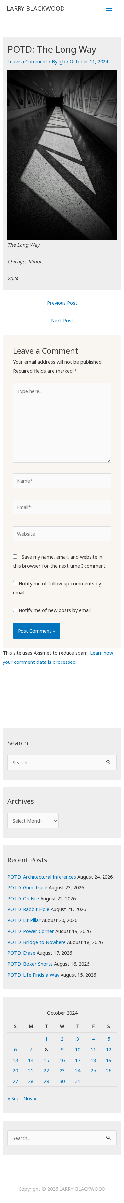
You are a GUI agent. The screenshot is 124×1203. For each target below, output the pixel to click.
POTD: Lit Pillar (24, 920)
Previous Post (62, 303)
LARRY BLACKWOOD (36, 8)
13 (15, 1060)
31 (77, 1081)
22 (46, 1070)
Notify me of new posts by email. (55, 610)
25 (93, 1070)
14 (30, 1060)
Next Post (62, 320)
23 (62, 1070)
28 (30, 1081)
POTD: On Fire (23, 898)
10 (77, 1049)
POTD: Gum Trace (27, 887)
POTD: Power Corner (30, 931)
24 (77, 1070)
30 (62, 1081)
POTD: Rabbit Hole (28, 909)
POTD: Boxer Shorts (30, 963)
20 (15, 1070)
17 (77, 1060)
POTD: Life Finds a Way (33, 974)
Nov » (29, 1098)
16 (62, 1060)
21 (30, 1070)
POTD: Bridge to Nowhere (36, 942)
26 (108, 1070)
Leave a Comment (27, 61)
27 (15, 1081)
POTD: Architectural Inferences (41, 876)
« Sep (13, 1098)
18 (93, 1060)
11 (93, 1049)
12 (108, 1049)
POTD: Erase (21, 952)
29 (46, 1081)
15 (46, 1060)
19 (108, 1060)
